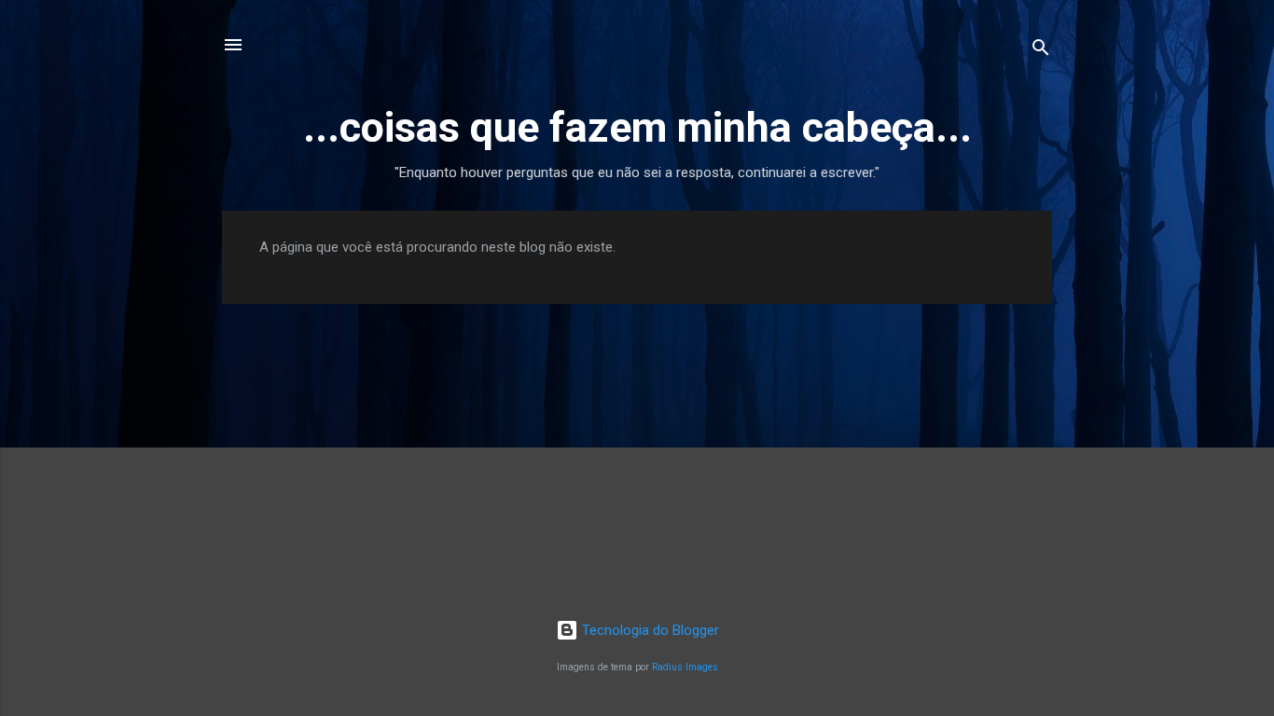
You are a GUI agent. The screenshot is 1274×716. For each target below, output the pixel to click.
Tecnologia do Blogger (648, 630)
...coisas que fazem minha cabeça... (637, 127)
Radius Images (685, 667)
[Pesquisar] (1041, 50)
